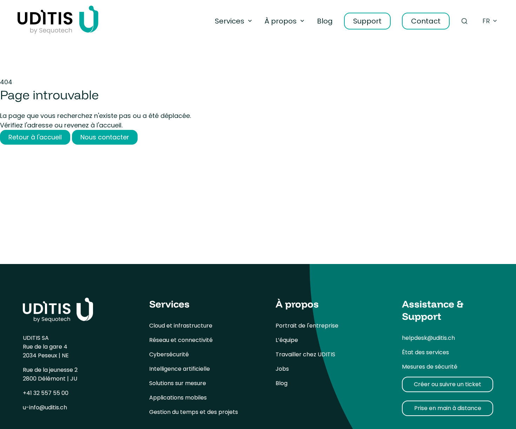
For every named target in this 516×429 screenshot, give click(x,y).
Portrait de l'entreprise (307, 326)
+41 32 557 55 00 (45, 393)
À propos (281, 21)
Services (229, 21)
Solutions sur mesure (177, 383)
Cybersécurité (169, 354)
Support (367, 21)
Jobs (282, 369)
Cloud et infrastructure (180, 326)
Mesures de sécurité (429, 367)
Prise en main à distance (447, 408)
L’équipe (287, 340)
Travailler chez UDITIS (305, 354)
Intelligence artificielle (179, 369)
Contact (426, 21)
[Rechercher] (464, 21)
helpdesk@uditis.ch (428, 338)
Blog (325, 21)
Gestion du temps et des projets (193, 412)
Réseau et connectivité (181, 340)
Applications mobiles (178, 398)
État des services (425, 352)
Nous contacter (104, 137)
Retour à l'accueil (35, 137)
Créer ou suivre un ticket (447, 384)
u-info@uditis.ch (45, 407)
